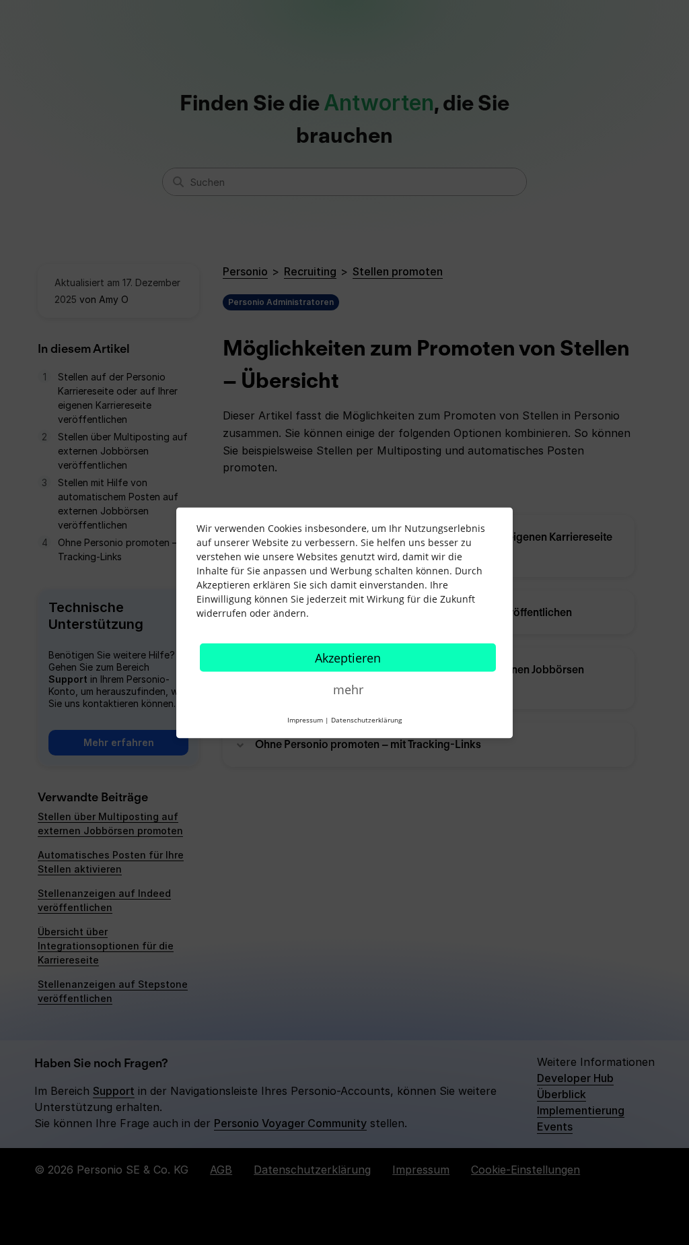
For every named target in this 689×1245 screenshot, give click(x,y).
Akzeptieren (348, 657)
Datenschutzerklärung (366, 719)
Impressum (305, 719)
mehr (348, 689)
